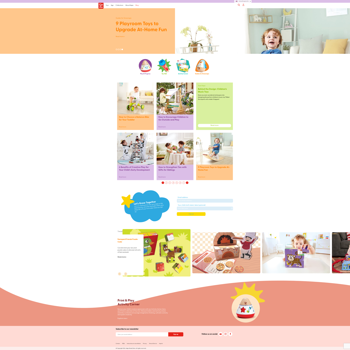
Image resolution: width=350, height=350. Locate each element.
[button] (243, 1)
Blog (137, 5)
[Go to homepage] (101, 6)
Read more (135, 125)
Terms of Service (153, 343)
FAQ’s (123, 343)
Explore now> (123, 318)
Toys (107, 5)
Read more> (122, 257)
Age (112, 5)
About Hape (129, 5)
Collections (119, 5)
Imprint (161, 343)
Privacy (145, 343)
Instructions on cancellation (134, 343)
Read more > (66, 36)
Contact (118, 343)
